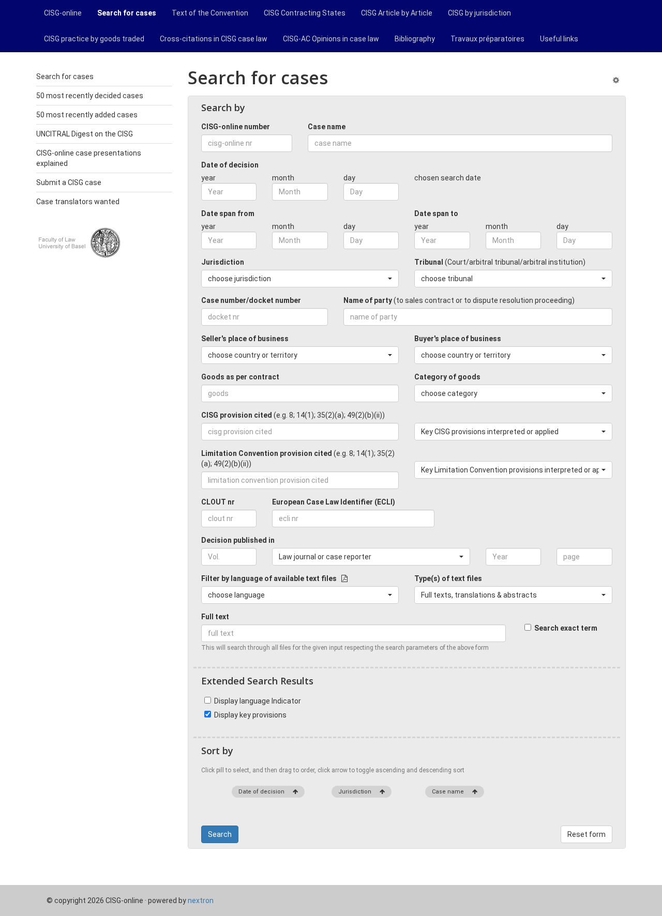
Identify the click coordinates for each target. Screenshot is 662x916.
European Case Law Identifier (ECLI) (333, 502)
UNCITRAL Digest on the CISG (84, 134)
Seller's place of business (245, 338)
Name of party (459, 300)
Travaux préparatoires (487, 39)
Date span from (227, 213)
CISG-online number (235, 127)
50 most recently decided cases (89, 95)
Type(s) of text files (448, 578)
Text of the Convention (210, 13)
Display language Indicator (256, 701)
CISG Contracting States (304, 13)
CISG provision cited (293, 415)
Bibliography (415, 39)
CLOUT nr (218, 502)
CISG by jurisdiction (479, 13)
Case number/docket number (251, 300)
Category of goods (447, 377)
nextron (201, 900)
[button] (300, 278)
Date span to (436, 213)
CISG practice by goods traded (94, 39)
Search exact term (564, 628)
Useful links (559, 39)
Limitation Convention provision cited (298, 458)
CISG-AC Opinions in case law (331, 39)
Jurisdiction (222, 262)
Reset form (586, 834)
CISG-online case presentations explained (88, 158)
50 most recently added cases (87, 115)
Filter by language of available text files (271, 578)
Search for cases (126, 13)
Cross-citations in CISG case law (213, 39)
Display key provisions (249, 715)
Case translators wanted (77, 201)
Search (220, 834)
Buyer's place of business (457, 338)
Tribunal (499, 262)
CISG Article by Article (396, 13)
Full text (215, 617)
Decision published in (238, 540)
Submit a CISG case (68, 182)
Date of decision (230, 165)
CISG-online (63, 13)
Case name (326, 127)
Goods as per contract (240, 377)
